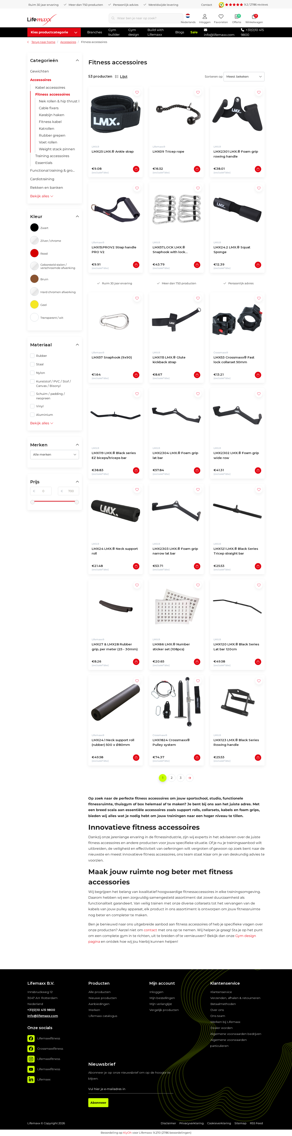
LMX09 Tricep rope (168, 151)
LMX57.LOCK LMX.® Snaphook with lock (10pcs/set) (169, 250)
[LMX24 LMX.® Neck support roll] (115, 511)
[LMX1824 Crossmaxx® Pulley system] (176, 702)
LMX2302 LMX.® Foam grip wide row (236, 455)
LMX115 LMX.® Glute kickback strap (169, 359)
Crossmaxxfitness (50, 1049)
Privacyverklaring (191, 1123)
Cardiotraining (42, 179)
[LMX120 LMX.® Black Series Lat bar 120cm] (237, 606)
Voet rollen (48, 142)
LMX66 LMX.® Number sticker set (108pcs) (171, 646)
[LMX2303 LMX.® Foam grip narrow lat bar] (176, 511)
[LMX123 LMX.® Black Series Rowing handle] (237, 702)
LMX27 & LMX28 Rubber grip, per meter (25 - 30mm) (115, 646)
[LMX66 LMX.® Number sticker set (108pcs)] (176, 606)
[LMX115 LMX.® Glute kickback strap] (176, 319)
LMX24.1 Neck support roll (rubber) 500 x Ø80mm (113, 742)
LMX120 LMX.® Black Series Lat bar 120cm (236, 646)
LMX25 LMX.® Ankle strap (113, 151)
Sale (194, 32)
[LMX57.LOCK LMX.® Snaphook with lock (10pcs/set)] (176, 209)
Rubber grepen (52, 135)
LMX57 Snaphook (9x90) (112, 357)
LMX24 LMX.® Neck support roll (115, 551)
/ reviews (256, 4)
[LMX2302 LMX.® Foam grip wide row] (237, 415)
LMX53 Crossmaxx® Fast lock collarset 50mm (234, 359)
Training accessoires (52, 156)
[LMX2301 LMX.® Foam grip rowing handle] (237, 114)
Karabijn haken (51, 115)
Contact (206, 4)
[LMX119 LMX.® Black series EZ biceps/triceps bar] (115, 415)
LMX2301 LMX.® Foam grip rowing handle (236, 153)
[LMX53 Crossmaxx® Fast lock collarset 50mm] (237, 319)
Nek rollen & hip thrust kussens (59, 101)
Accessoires (40, 80)
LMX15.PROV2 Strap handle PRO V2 (114, 249)
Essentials (43, 163)
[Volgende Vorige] (189, 778)
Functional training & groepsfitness (54, 170)
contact (150, 930)
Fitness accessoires (52, 94)
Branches (94, 32)
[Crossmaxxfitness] (31, 1048)
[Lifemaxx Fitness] (42, 21)
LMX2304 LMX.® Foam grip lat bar (175, 455)
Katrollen (46, 129)
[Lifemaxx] (31, 1079)
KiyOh (127, 1132)
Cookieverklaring (219, 1123)
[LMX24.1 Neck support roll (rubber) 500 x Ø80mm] (115, 702)
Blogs (179, 32)
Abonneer (98, 1103)
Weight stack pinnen (57, 149)
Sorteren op (214, 76)
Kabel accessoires (50, 88)
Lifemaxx (43, 1079)
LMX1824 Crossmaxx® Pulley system (171, 742)
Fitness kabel (50, 122)
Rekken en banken (46, 188)
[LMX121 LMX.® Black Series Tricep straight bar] (237, 511)
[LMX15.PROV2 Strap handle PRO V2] (115, 209)
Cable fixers (49, 108)
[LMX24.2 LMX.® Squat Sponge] (237, 209)
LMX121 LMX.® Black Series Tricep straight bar (236, 551)
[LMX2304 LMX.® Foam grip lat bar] (176, 415)
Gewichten (39, 71)
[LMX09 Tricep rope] (176, 114)
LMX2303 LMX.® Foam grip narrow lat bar (175, 551)
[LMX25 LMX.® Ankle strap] (115, 114)
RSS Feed (256, 1123)
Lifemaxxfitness (48, 1038)
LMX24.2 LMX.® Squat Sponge (232, 249)
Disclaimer (168, 1123)
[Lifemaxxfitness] (31, 1038)
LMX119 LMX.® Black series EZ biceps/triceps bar (114, 455)
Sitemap (240, 1123)
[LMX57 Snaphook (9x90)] (115, 319)
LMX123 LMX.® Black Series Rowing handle (236, 742)
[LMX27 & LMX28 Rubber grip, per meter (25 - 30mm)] (115, 606)
